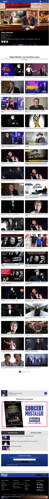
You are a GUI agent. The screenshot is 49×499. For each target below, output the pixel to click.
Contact (9, 494)
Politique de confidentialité (30, 494)
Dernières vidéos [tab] (36, 433)
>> (29, 371)
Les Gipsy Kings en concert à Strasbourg (8, 428)
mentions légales (9, 464)
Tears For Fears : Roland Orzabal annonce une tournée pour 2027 (22, 436)
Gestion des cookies (43, 494)
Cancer (4, 36)
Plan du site (5, 494)
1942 (7, 34)
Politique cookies (22, 494)
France (8, 37)
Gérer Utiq (37, 494)
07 (5, 34)
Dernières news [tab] (13, 433)
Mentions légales (13, 494)
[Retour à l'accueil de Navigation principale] (5, 1)
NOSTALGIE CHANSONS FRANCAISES (15, 393)
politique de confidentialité (14, 464)
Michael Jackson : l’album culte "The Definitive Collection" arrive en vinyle (23, 441)
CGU (18, 494)
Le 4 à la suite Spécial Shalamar (16, 446)
